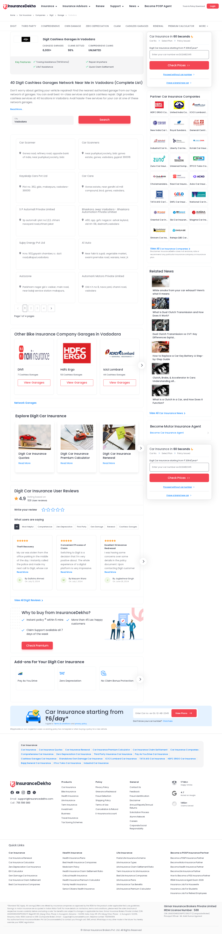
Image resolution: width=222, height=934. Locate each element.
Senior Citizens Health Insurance (78, 888)
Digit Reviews (32, 600)
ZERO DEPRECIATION (97, 26)
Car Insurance (28, 749)
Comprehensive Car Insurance (37, 754)
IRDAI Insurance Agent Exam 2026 (187, 880)
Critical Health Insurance (75, 875)
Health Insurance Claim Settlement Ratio (83, 871)
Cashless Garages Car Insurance (38, 758)
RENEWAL (158, 26)
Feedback (134, 791)
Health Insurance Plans (74, 858)
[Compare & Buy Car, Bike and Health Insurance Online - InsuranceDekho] (19, 7)
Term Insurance (69, 804)
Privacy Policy (102, 787)
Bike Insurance (68, 791)
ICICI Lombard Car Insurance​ (121, 758)
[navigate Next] (141, 365)
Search (105, 120)
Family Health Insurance (75, 884)
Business (65, 813)
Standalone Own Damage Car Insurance (81, 758)
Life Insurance (68, 800)
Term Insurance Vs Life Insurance (133, 871)
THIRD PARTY (28, 26)
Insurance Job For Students (184, 888)
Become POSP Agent (158, 6)
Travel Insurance (69, 818)
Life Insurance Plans (126, 880)
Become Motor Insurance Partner (186, 862)
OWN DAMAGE (73, 26)
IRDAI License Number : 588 (181, 910)
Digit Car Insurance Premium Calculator (75, 456)
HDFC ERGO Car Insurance (182, 758)
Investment (66, 809)
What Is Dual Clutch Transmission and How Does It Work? (178, 314)
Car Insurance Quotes (50, 749)
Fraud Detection (103, 796)
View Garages (34, 382)
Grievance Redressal (106, 791)
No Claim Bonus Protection (117, 680)
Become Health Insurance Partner (186, 866)
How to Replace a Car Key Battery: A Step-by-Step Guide (178, 357)
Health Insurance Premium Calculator (81, 880)
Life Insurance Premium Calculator (134, 888)
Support (115, 6)
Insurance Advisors (75, 6)
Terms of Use (102, 804)
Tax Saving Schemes (72, 822)
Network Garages (25, 403)
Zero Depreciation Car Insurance (73, 754)
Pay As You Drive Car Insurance (151, 754)
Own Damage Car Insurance (23, 875)
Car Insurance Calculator (21, 862)
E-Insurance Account (106, 813)
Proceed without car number (177, 74)
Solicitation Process (139, 812)
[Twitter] (34, 793)
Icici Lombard (113, 369)
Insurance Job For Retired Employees (188, 893)
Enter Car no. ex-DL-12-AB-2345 (152, 713)
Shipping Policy (103, 800)
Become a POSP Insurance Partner (187, 858)
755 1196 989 (23, 802)
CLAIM (117, 26)
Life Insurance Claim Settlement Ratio (135, 866)
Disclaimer (135, 800)
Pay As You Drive (27, 680)
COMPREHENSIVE (50, 26)
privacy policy (81, 723)
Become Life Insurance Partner (185, 871)
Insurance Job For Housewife (184, 884)
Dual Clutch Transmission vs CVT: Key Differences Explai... (175, 335)
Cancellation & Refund (107, 809)
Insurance (47, 6)
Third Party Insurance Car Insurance (113, 754)
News (132, 6)
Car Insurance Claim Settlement (150, 749)
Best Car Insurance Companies (24, 884)
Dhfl (20, 369)
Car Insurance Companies (174, 248)
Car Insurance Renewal (77, 749)
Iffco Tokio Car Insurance (67, 763)
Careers (133, 821)
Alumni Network (137, 816)
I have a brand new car (177, 82)
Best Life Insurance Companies (132, 875)
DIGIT (13, 26)
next (51, 308)
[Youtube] (18, 793)
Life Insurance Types (127, 862)
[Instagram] (23, 793)
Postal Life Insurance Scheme (131, 858)
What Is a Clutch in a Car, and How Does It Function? (178, 401)
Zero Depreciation (70, 680)
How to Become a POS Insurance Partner (190, 875)
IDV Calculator (16, 871)
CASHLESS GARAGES (136, 26)
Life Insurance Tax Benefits (130, 884)
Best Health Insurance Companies (80, 862)
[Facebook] (12, 793)
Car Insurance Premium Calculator (111, 749)
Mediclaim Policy (71, 866)
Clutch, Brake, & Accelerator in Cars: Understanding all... (174, 379)
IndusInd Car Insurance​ (96, 763)
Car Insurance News (171, 413)
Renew (100, 6)
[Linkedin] (29, 793)
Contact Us (135, 787)
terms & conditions (62, 723)
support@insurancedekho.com (35, 798)
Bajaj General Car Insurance (36, 763)
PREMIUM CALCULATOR (181, 26)
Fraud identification (139, 796)
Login (212, 6)
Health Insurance (69, 796)
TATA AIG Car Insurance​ (152, 758)
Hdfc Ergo (67, 369)
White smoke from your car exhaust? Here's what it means (178, 292)
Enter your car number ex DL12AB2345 (171, 54)
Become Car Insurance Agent (167, 432)
